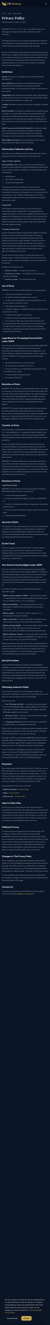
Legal (9, 13)
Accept (26, 1318)
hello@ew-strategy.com (25, 894)
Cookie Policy (33, 1310)
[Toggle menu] (45, 3)
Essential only (12, 1318)
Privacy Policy (10, 1313)
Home (4, 13)
